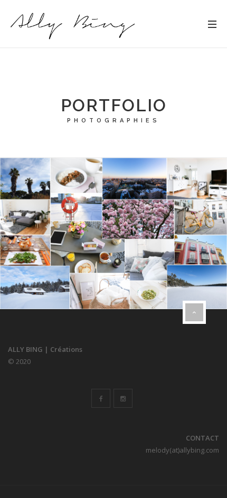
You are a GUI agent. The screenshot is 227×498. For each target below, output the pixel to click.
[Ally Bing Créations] (71, 24)
